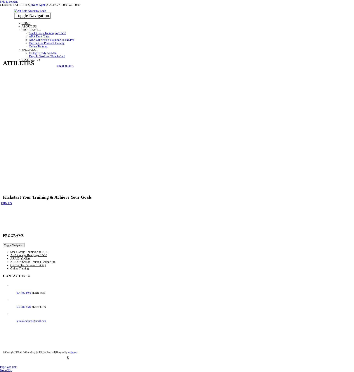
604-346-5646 (24, 307)
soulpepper (72, 352)
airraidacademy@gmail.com (31, 321)
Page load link (8, 366)
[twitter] (68, 357)
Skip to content (9, 1)
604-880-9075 (24, 292)
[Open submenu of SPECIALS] (36, 50)
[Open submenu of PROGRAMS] (39, 30)
